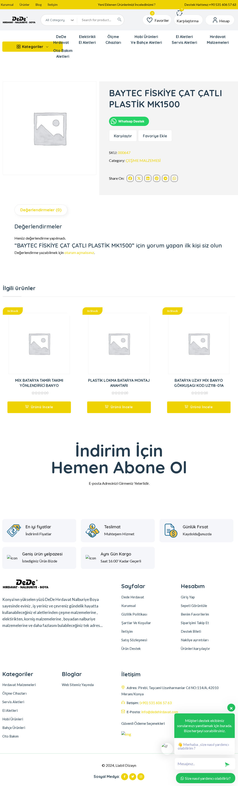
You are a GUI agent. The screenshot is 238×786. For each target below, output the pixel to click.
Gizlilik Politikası (134, 614)
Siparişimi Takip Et (195, 623)
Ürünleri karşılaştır (195, 648)
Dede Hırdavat (132, 597)
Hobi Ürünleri (12, 719)
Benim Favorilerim (195, 614)
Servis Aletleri (13, 702)
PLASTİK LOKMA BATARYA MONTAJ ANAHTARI (119, 383)
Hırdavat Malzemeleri (19, 685)
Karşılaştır (123, 136)
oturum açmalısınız (79, 252)
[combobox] (59, 20)
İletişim (53, 4)
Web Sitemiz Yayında (78, 685)
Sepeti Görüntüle (194, 605)
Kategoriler (32, 46)
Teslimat (112, 526)
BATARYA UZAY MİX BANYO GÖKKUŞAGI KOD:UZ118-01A (199, 383)
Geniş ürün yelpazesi (42, 554)
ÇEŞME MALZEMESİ (143, 160)
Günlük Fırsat (195, 526)
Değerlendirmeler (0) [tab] (41, 209)
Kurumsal (7, 4)
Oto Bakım (10, 736)
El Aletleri (10, 710)
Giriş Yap (188, 597)
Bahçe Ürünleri (13, 727)
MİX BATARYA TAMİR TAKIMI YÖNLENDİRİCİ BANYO (39, 383)
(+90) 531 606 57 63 (156, 703)
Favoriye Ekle (155, 136)
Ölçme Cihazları (14, 693)
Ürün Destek (131, 648)
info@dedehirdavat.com (159, 712)
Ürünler (25, 4)
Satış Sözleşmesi (134, 640)
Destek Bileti (191, 631)
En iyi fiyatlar (38, 526)
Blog (39, 4)
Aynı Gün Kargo (116, 554)
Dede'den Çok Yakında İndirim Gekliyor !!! (126, 5)
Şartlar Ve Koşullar (136, 623)
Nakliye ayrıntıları (194, 640)
